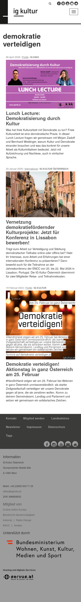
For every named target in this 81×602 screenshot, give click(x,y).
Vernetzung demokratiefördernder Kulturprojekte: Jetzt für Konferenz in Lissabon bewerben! (32, 232)
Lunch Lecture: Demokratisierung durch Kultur (33, 118)
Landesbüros (60, 418)
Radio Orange (23, 520)
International (31, 168)
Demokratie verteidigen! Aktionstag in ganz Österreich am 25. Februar (39, 369)
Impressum (34, 427)
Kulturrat (7, 520)
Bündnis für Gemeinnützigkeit (18, 514)
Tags (9, 435)
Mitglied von (12, 503)
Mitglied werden (34, 418)
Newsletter (13, 427)
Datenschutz (56, 427)
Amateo (18, 525)
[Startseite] (28, 12)
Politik (25, 57)
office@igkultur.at (12, 491)
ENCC (6, 525)
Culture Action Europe (15, 509)
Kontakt (11, 418)
